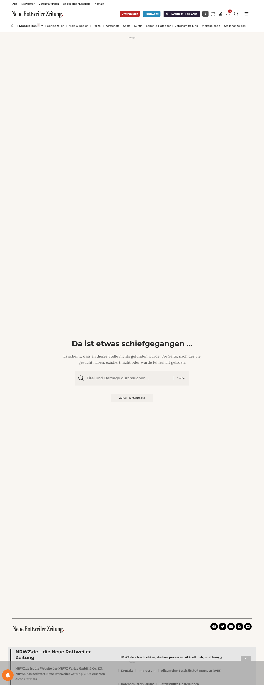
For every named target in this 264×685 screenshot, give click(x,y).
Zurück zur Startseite (132, 397)
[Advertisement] (132, 69)
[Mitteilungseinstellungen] (8, 675)
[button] (221, 14)
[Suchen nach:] (128, 378)
